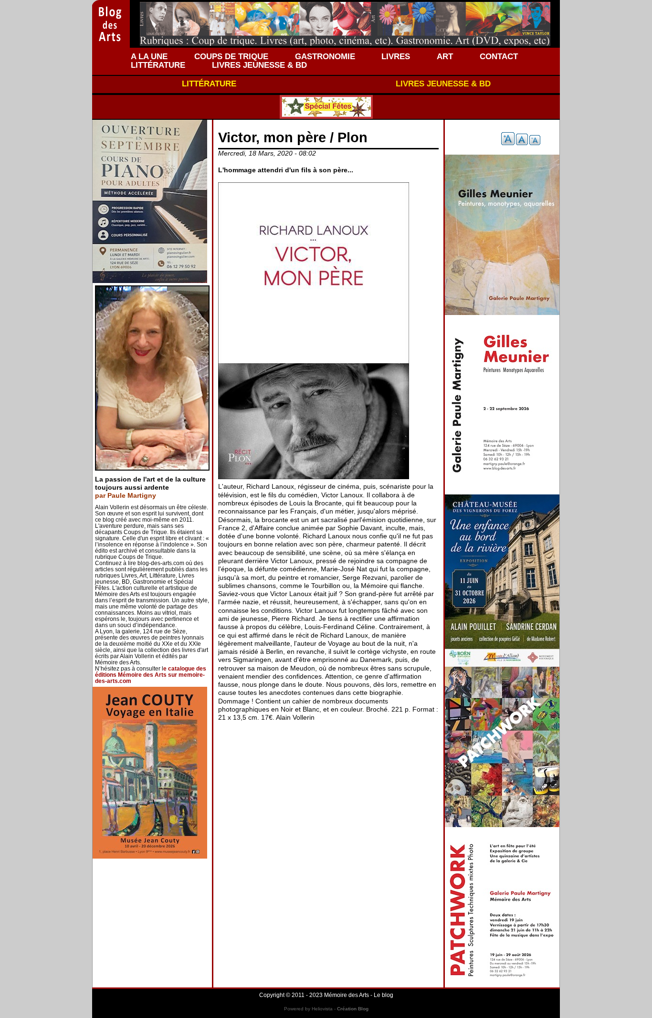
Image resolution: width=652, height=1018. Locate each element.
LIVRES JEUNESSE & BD (259, 65)
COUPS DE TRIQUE (231, 56)
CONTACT (499, 56)
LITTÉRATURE (158, 65)
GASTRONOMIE (325, 56)
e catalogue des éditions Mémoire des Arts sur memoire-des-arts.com (150, 674)
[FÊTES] (326, 107)
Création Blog (352, 1008)
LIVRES (395, 56)
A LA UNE (149, 56)
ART (445, 56)
